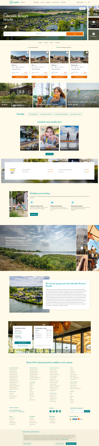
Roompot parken (12, 398)
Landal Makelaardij (52, 422)
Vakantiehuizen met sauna (54, 387)
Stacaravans (31, 393)
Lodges (31, 390)
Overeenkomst (11, 421)
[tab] (38, 248)
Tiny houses (31, 396)
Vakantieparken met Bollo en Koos (75, 388)
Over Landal (31, 417)
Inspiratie (42, 2)
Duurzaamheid (31, 419)
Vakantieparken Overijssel (13, 382)
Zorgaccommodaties (53, 384)
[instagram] (54, 412)
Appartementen (32, 383)
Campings (64, 2)
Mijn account (11, 419)
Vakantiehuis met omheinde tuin (55, 374)
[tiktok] (57, 412)
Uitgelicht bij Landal (12, 391)
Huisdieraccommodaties (53, 372)
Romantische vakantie (73, 374)
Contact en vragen (12, 417)
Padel (71, 397)
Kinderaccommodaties (53, 376)
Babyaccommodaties (53, 369)
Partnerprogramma (32, 424)
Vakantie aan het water (53, 398)
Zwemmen (71, 402)
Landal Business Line (53, 419)
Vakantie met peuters (73, 385)
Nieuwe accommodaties (13, 396)
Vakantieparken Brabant (13, 369)
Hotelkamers (32, 388)
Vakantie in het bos (53, 396)
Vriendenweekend (73, 379)
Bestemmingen (36, 2)
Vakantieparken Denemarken (34, 371)
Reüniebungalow (52, 379)
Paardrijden (72, 396)
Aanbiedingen (48, 2)
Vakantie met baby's (73, 383)
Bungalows (31, 385)
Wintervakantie (72, 372)
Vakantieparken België (33, 369)
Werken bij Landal (32, 421)
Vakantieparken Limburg (13, 379)
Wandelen (71, 399)
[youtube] (60, 412)
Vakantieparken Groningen (13, 377)
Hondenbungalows (53, 390)
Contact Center (21, 411)
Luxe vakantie (72, 371)
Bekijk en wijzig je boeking (62, 114)
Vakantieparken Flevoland (13, 372)
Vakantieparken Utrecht (13, 384)
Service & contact (55, 2)
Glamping (71, 369)
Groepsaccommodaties (53, 371)
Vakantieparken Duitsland (33, 372)
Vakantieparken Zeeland (13, 387)
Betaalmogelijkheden (12, 422)
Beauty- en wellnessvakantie (74, 377)
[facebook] (51, 412)
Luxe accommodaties (53, 377)
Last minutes (11, 393)
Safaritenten (31, 391)
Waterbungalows (32, 399)
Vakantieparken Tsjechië (33, 376)
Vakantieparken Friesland (13, 374)
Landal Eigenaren (52, 421)
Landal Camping (52, 417)
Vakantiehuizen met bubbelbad (54, 385)
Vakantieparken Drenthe (13, 371)
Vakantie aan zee (52, 399)
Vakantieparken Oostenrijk (34, 374)
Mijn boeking (34, 214)
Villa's (30, 398)
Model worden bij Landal (33, 422)
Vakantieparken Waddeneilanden (14, 385)
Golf (70, 394)
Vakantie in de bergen (53, 401)
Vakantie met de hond (73, 376)
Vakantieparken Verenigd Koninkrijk (35, 377)
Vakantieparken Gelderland (13, 376)
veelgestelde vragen (16, 410)
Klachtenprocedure (12, 424)
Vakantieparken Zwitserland (34, 379)
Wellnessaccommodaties (54, 382)
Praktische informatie (46, 114)
